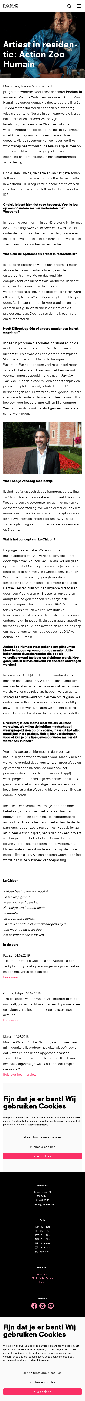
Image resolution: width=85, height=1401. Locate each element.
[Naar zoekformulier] (69, 6)
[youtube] (51, 1306)
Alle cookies (42, 1156)
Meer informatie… (38, 1124)
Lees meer (11, 977)
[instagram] (42, 1306)
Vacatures (42, 1274)
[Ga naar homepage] (10, 6)
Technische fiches (42, 1278)
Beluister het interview (19, 1074)
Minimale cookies (42, 1146)
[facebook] (34, 1306)
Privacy (42, 1282)
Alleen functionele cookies (42, 1137)
